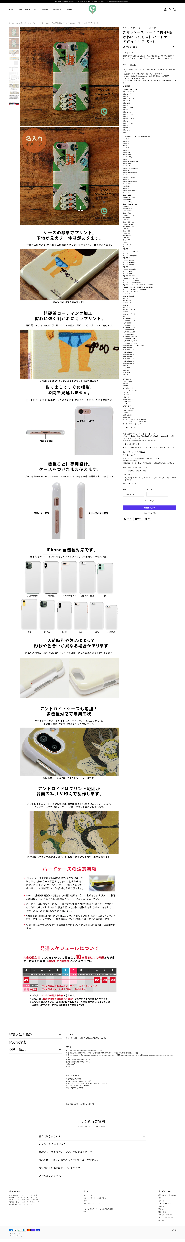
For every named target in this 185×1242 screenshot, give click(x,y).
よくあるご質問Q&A (165, 1214)
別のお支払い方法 (150, 513)
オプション (150, 490)
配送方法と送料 (21, 1034)
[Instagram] (175, 1230)
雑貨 (85, 1201)
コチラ (92, 1104)
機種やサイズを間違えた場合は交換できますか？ (65, 1152)
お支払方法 (17, 1042)
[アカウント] (165, 9)
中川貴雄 (133, 65)
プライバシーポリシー (165, 1217)
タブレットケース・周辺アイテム (95, 1198)
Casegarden (17, 1234)
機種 (124, 490)
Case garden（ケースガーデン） (25, 23)
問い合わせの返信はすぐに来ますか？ (59, 1167)
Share (139, 518)
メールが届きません (50, 1175)
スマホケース (88, 1195)
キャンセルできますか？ (52, 1144)
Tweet (129, 518)
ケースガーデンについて (27, 9)
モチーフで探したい (90, 1206)
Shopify (19, 1236)
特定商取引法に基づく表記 (137, 471)
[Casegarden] (92, 9)
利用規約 (161, 1220)
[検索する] (170, 9)
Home (11, 23)
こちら (143, 452)
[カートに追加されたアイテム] (174, 9)
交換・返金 (162, 1212)
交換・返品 (17, 1049)
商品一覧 (56, 9)
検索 (159, 1198)
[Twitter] (173, 1230)
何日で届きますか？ (50, 1136)
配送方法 (161, 1209)
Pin (149, 518)
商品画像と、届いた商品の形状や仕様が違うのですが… (68, 1159)
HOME (11, 9)
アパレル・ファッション (92, 1203)
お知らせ (45, 9)
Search (69, 9)
